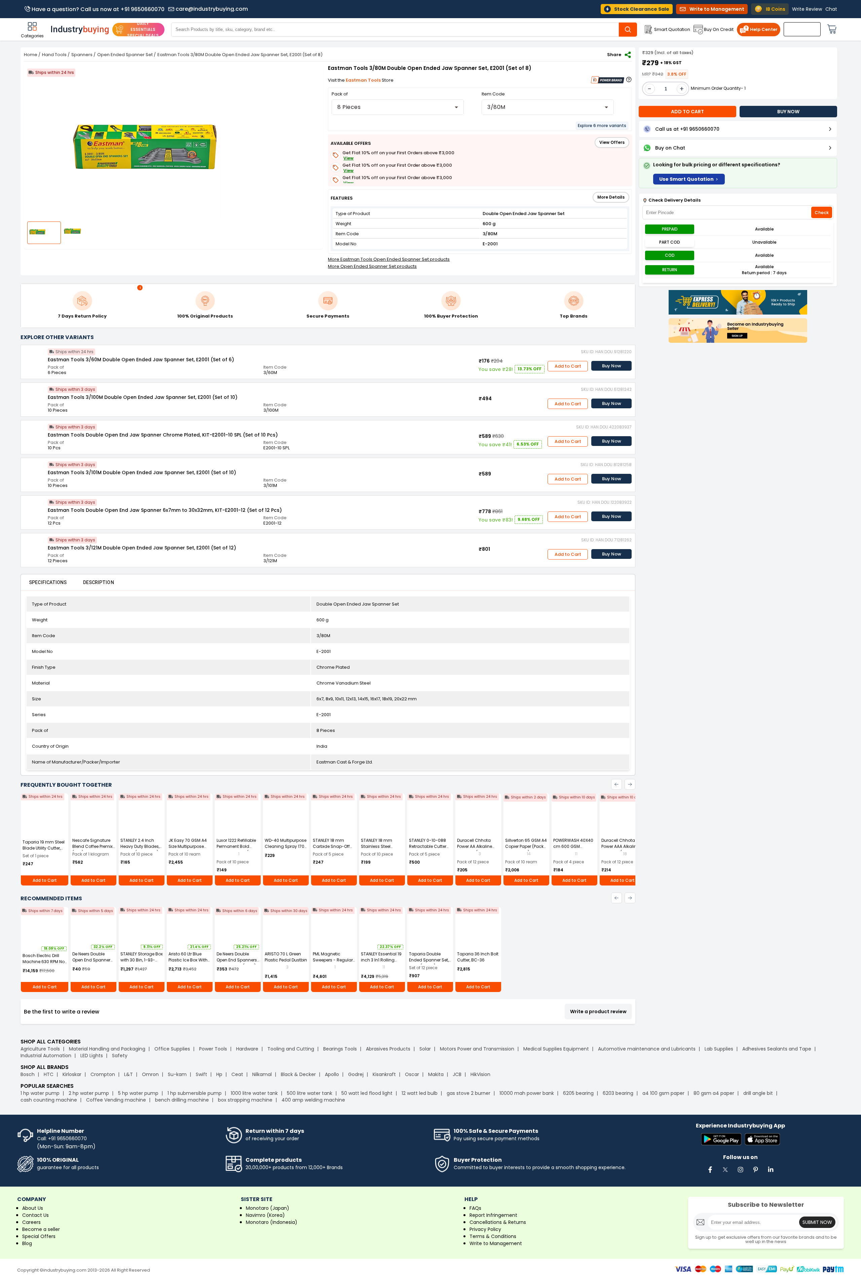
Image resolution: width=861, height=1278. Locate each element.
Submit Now (817, 1222)
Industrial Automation (46, 1055)
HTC (48, 1074)
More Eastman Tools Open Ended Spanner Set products (389, 259)
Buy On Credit (719, 29)
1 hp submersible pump (194, 1093)
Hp (219, 1074)
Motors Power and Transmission (477, 1048)
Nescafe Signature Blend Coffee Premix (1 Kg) (92, 846)
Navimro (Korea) (265, 1215)
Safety (119, 1055)
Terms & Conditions (493, 1236)
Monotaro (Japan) (267, 1208)
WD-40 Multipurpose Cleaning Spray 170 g (285, 846)
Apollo (332, 1074)
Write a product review (598, 1011)
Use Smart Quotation (686, 179)
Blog (27, 1243)
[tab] (48, 582)
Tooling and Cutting (290, 1048)
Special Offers (38, 1236)
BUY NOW (788, 111)
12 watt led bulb (420, 1093)
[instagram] (740, 1173)
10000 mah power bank (526, 1093)
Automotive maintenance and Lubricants (647, 1048)
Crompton (102, 1074)
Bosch (28, 1074)
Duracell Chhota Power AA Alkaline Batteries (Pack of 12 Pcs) (477, 849)
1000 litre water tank (254, 1093)
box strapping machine (245, 1100)
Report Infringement (493, 1215)
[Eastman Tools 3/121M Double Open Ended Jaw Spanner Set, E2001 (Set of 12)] (34, 547)
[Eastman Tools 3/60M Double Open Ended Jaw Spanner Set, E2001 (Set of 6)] (34, 358)
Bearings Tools (340, 1048)
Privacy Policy (485, 1229)
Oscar (412, 1074)
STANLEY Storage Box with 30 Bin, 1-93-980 (141, 960)
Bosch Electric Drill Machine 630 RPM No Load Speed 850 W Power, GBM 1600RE (44, 965)
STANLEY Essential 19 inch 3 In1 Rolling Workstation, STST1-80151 (381, 963)
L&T (128, 1074)
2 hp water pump (89, 1093)
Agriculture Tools (40, 1048)
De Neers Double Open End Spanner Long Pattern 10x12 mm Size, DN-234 (91, 963)
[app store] (762, 1139)
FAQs (475, 1208)
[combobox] (397, 107)
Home (30, 54)
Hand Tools (54, 54)
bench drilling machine (182, 1100)
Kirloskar (72, 1074)
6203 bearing (618, 1093)
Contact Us (35, 1215)
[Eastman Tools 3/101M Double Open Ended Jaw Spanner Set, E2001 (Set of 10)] (34, 471)
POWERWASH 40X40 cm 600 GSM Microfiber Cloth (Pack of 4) (573, 849)
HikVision (480, 1074)
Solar (425, 1048)
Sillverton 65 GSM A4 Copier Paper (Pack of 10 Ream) (526, 846)
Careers (31, 1222)
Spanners (81, 54)
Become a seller (41, 1229)
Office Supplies (172, 1048)
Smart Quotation (672, 29)
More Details (611, 197)
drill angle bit (758, 1093)
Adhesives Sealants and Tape (776, 1048)
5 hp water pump (138, 1093)
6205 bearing (578, 1093)
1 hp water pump (40, 1093)
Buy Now (611, 366)
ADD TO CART (687, 111)
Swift (201, 1074)
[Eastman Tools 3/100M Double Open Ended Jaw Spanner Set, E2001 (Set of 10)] (34, 396)
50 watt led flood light (366, 1093)
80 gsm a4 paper (714, 1093)
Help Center (764, 29)
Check (822, 212)
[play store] (721, 1139)
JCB (457, 1074)
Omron (150, 1074)
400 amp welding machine (313, 1100)
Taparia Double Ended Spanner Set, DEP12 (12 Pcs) (429, 960)
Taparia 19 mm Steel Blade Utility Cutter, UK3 (44, 848)
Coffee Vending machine (116, 1100)
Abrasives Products (388, 1048)
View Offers (612, 142)
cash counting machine (49, 1100)
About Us (32, 1208)
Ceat (237, 1074)
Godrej (356, 1074)
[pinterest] (755, 1173)
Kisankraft (384, 1074)
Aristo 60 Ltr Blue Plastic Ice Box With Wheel (188, 960)
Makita (436, 1074)
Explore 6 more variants (602, 125)
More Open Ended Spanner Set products (372, 266)
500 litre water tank (309, 1093)
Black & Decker (298, 1074)
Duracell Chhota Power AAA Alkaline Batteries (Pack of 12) (622, 846)
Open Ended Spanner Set (125, 54)
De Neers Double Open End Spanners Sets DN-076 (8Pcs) (237, 960)
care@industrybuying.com (212, 9)
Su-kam (177, 1074)
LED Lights (91, 1055)
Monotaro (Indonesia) (271, 1222)
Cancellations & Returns (498, 1222)
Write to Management (496, 1243)
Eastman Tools (364, 80)
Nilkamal (262, 1074)
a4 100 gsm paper (663, 1093)
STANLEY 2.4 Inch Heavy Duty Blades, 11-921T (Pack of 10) (139, 846)
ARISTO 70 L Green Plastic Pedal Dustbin (286, 957)
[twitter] (725, 1173)
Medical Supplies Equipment (556, 1048)
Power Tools (213, 1048)
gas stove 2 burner (468, 1093)
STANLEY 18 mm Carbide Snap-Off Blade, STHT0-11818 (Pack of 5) (332, 849)
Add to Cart (568, 366)
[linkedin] (771, 1173)
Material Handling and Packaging (107, 1048)
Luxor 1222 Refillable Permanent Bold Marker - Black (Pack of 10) (237, 849)
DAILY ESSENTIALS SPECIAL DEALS (143, 29)
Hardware (247, 1048)
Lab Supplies (719, 1048)
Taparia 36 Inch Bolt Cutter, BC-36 (477, 957)
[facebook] (710, 1173)
